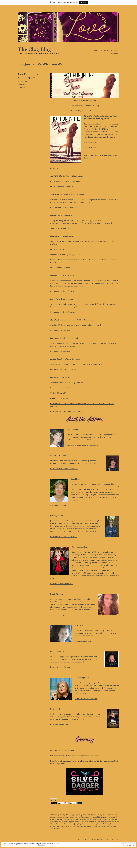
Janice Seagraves (87, 819)
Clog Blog (65, 815)
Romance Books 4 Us (103, 824)
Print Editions (114, 53)
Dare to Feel (90, 817)
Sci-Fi (69, 826)
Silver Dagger (102, 826)
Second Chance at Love (79, 826)
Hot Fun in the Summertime (28, 76)
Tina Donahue (54, 828)
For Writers (115, 50)
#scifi (84, 815)
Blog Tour (59, 815)
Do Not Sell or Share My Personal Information (106, 840)
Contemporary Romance (57, 817)
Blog (88, 815)
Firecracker (59, 819)
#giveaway (79, 815)
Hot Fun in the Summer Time (72, 819)
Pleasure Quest (73, 824)
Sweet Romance (111, 826)
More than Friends (90, 822)
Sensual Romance (92, 826)
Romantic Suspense (61, 826)
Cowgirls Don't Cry (71, 817)
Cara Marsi (113, 815)
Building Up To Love (103, 815)
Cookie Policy (42, 845)
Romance (93, 824)
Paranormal (59, 824)
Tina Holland (22, 85)
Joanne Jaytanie (98, 819)
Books (106, 50)
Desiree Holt (109, 817)
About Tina (98, 50)
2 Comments (21, 87)
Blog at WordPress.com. (85, 840)
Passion (66, 824)
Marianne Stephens (68, 822)
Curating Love (82, 817)
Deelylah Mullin (100, 817)
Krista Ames (57, 822)
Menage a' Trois (79, 822)
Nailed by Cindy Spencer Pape (105, 822)
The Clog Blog (34, 49)
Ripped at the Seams (84, 824)
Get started (83, 2)
